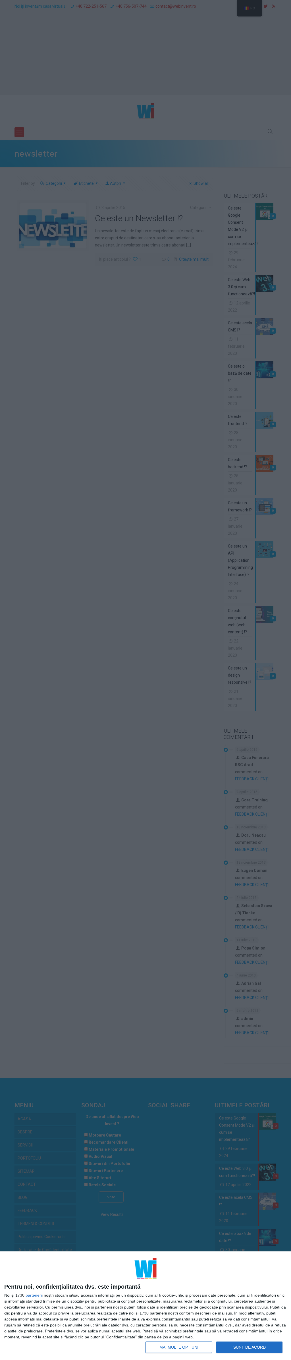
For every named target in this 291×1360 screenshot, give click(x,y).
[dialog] (145, 1306)
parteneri (34, 1295)
